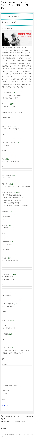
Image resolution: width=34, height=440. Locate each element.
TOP (17, 417)
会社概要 (3, 428)
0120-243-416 (7, 28)
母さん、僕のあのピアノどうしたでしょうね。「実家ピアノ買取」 (14, 5)
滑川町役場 (5, 405)
